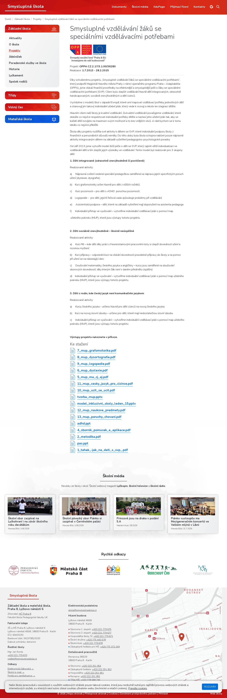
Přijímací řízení (179, 7)
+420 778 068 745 (90, 679)
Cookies (113, 693)
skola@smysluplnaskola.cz (82, 610)
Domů (8, 19)
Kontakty (199, 7)
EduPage (159, 7)
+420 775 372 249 (110, 646)
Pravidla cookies (137, 688)
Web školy (216, 693)
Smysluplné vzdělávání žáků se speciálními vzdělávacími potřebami (79, 19)
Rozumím (210, 687)
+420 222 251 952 (102, 669)
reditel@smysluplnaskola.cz (22, 658)
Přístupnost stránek (96, 693)
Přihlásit (163, 693)
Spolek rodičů (18, 82)
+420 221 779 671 (103, 636)
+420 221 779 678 (93, 643)
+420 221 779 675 (101, 629)
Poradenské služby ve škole (27, 63)
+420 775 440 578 (96, 639)
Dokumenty (119, 7)
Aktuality (15, 38)
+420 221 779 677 (101, 632)
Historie (14, 69)
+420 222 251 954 (91, 666)
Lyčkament (16, 75)
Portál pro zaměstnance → (21, 675)
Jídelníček (15, 57)
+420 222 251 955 (90, 676)
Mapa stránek (75, 693)
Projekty (37, 19)
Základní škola (22, 19)
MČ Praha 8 (25, 613)
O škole (14, 44)
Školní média (140, 7)
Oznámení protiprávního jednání (138, 693)
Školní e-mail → (16, 672)
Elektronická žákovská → (21, 668)
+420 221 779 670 (17, 655)
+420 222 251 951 (94, 672)
